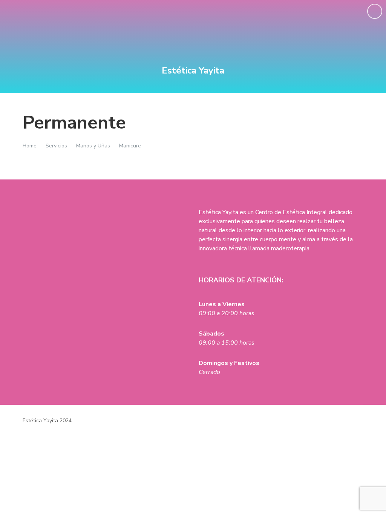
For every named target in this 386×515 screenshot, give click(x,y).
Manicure (130, 145)
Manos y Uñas (93, 145)
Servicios (56, 145)
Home (30, 145)
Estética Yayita (193, 70)
